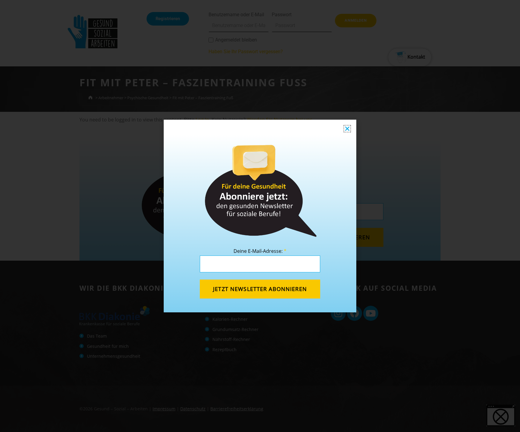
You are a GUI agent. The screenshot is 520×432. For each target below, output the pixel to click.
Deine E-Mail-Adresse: (260, 251)
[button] (347, 129)
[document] (260, 216)
